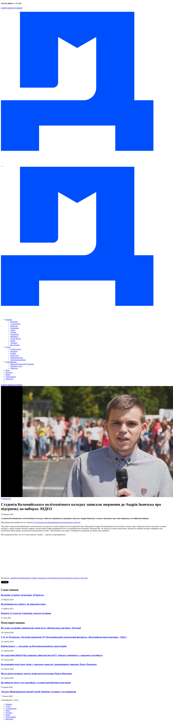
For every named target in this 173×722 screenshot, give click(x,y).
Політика (14, 322)
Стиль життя (15, 339)
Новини (9, 320)
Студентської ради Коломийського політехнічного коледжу (56, 522)
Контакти (9, 379)
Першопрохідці (16, 358)
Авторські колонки (18, 360)
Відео (8, 375)
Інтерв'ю (13, 351)
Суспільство (15, 324)
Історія (13, 353)
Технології (14, 334)
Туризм (13, 332)
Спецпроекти (11, 362)
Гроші (12, 341)
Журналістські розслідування (22, 364)
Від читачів (14, 345)
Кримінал (14, 336)
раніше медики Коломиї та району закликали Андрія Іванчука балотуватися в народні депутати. (49, 578)
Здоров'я (13, 343)
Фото (8, 370)
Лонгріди (14, 368)
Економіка (14, 328)
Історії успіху (15, 349)
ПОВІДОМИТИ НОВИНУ (12, 8)
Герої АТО (14, 356)
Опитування (11, 377)
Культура (14, 326)
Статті (8, 347)
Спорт (12, 330)
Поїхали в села (16, 366)
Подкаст (9, 372)
